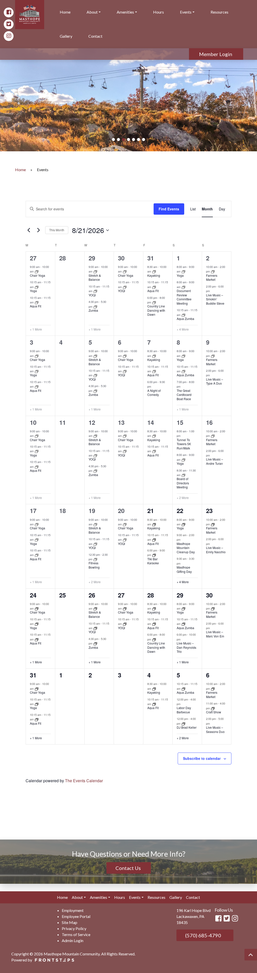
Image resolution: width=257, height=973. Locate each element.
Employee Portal (76, 916)
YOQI (92, 295)
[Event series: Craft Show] (213, 708)
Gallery (66, 36)
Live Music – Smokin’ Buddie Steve (215, 299)
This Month (56, 230)
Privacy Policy (74, 928)
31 (150, 258)
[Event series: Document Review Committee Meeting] (183, 287)
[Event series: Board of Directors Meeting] (183, 475)
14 (150, 422)
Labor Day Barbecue (184, 710)
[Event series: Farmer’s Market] (213, 271)
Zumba (93, 310)
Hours (158, 12)
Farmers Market (211, 277)
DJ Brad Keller (187, 727)
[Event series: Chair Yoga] (36, 271)
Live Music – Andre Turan (214, 461)
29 (92, 258)
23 (209, 510)
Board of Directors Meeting (183, 483)
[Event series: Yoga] (36, 287)
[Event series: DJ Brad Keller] (183, 723)
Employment (73, 910)
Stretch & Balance (95, 277)
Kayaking (153, 275)
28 (150, 595)
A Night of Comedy (154, 392)
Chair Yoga (37, 275)
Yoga (33, 291)
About (92, 12)
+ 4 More (183, 329)
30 (121, 258)
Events (185, 12)
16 (209, 422)
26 (92, 595)
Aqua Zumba (185, 318)
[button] (113, 139)
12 (92, 422)
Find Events (169, 208)
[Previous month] (29, 230)
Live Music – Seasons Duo (215, 729)
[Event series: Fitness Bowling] (95, 559)
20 (121, 510)
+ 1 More (36, 329)
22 (180, 510)
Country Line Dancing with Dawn (156, 310)
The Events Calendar (84, 780)
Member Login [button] (216, 54)
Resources (219, 12)
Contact (95, 36)
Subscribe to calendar (202, 758)
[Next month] (38, 230)
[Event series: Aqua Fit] (36, 302)
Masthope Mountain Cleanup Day (186, 547)
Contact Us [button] (128, 868)
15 (180, 422)
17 (33, 510)
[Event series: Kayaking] (154, 271)
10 (33, 422)
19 (92, 510)
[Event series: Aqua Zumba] (183, 315)
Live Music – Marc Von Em (215, 634)
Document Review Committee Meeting (184, 297)
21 (150, 510)
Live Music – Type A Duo (214, 381)
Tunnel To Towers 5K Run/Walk (184, 444)
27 (33, 258)
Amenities (125, 12)
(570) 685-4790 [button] (202, 935)
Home (65, 12)
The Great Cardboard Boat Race (184, 394)
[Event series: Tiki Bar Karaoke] (154, 555)
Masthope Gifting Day (184, 569)
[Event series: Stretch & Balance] (95, 271)
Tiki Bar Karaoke (153, 561)
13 (121, 422)
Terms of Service (76, 934)
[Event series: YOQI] (95, 291)
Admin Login (72, 940)
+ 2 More (183, 498)
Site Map (69, 922)
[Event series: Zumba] (95, 306)
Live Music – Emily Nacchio (216, 549)
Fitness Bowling (94, 565)
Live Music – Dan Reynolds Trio (186, 647)
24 (33, 595)
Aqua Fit (35, 306)
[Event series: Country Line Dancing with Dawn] (154, 302)
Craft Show (213, 712)
